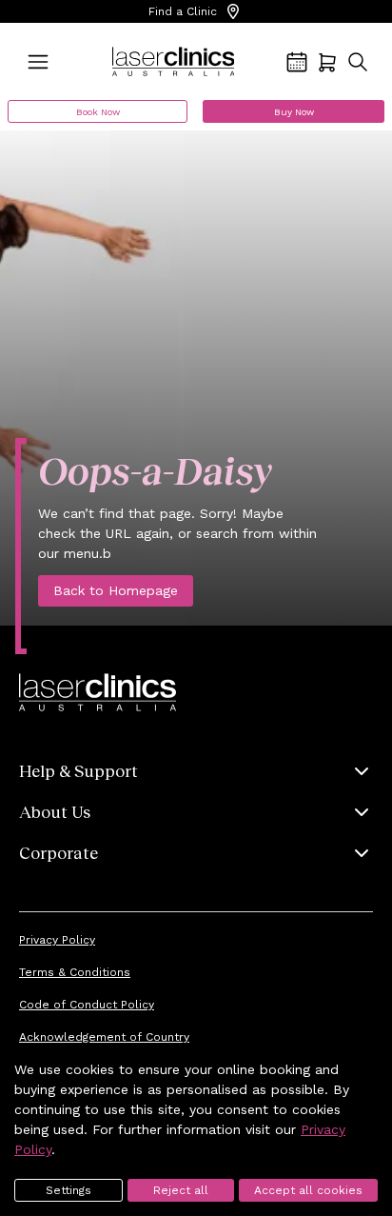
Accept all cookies (308, 1190)
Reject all (180, 1190)
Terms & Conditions (74, 972)
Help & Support (78, 770)
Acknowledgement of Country (104, 1037)
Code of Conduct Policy (86, 1004)
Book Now (98, 112)
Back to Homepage (115, 590)
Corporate (58, 852)
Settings (68, 1190)
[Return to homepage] (173, 62)
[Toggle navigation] (38, 62)
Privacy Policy (57, 940)
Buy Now (294, 112)
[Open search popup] (358, 62)
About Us (54, 811)
